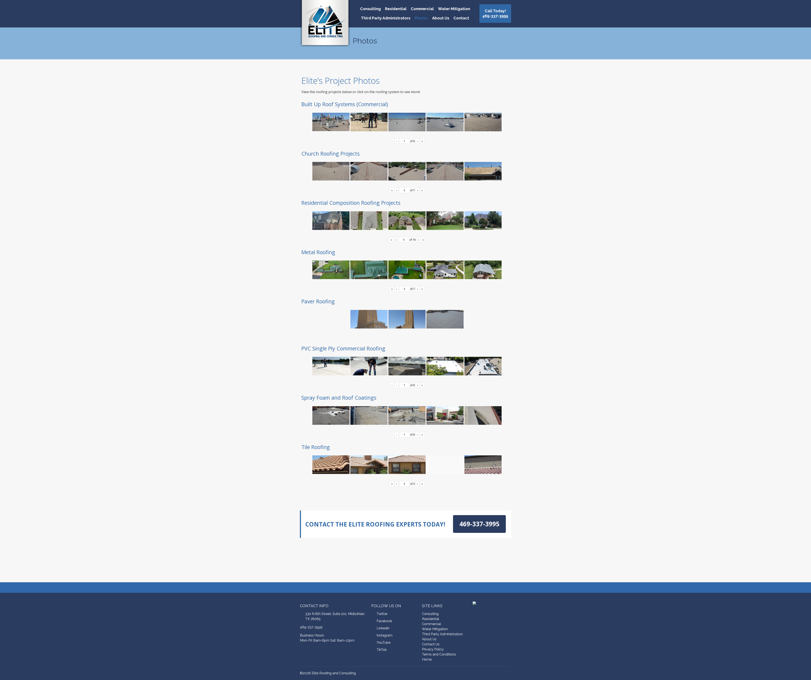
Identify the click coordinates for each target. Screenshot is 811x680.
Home (427, 659)
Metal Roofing (318, 252)
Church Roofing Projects (330, 153)
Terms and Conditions (439, 654)
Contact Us (431, 644)
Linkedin (383, 628)
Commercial (422, 9)
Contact (461, 18)
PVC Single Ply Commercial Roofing (343, 348)
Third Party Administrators (385, 18)
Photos (421, 18)
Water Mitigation (454, 9)
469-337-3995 (311, 627)
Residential (396, 9)
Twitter (382, 614)
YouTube (384, 643)
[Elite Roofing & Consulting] (325, 24)
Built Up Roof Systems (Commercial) (344, 104)
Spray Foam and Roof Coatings (338, 397)
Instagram (384, 635)
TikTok (382, 650)
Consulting (370, 9)
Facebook (384, 621)
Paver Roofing (318, 301)
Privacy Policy (433, 649)
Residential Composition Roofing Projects (350, 202)
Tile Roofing (315, 447)
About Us (440, 18)
